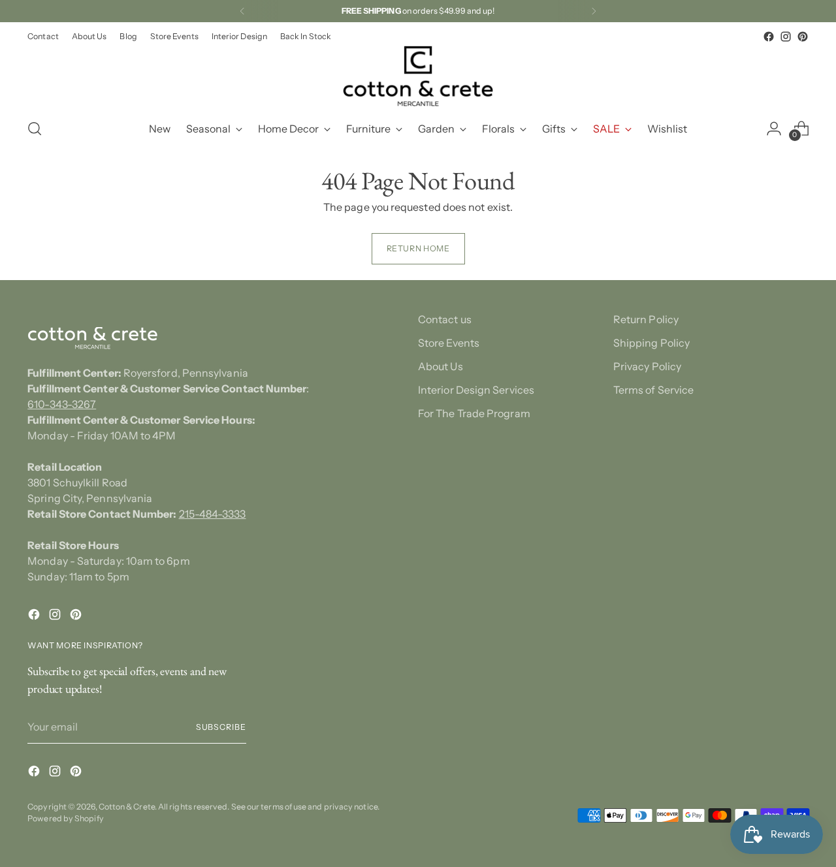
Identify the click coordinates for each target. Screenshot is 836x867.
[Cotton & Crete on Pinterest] (803, 36)
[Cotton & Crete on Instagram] (786, 36)
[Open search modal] (35, 129)
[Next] (593, 11)
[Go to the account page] (774, 129)
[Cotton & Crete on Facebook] (769, 36)
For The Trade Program (474, 413)
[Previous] (242, 11)
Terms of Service (653, 389)
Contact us (445, 319)
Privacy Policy (647, 366)
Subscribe (221, 727)
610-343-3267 (61, 404)
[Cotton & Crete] (418, 76)
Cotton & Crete (127, 807)
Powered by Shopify (65, 818)
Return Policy (646, 319)
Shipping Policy (651, 342)
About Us (440, 366)
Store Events (448, 342)
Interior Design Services (476, 389)
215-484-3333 (212, 513)
